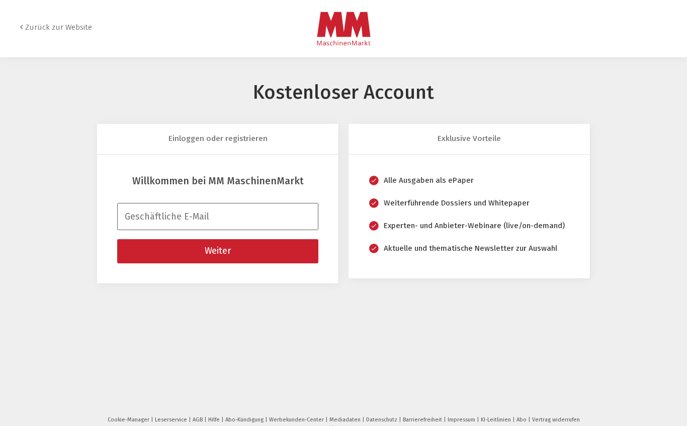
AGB (198, 419)
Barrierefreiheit (423, 419)
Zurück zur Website (58, 27)
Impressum (462, 419)
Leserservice (172, 419)
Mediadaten (345, 419)
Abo (522, 419)
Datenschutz (382, 419)
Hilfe (214, 419)
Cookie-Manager (129, 419)
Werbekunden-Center (297, 419)
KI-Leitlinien (496, 419)
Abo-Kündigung (245, 419)
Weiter (218, 250)
